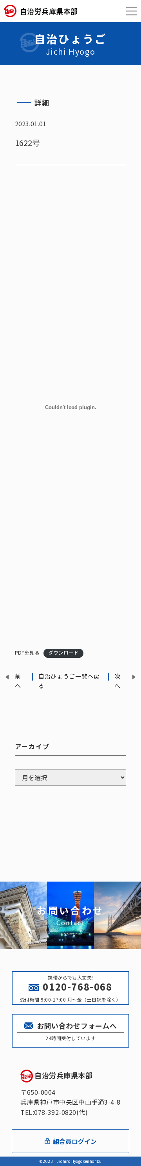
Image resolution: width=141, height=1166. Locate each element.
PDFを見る (27, 652)
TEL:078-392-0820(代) (54, 1112)
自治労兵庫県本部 (63, 1075)
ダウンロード (63, 652)
